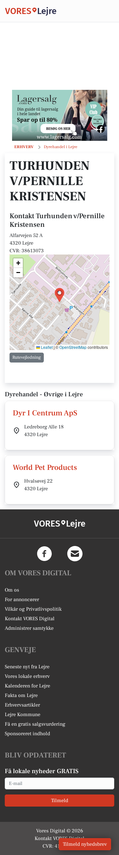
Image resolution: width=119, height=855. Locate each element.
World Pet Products (45, 467)
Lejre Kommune (22, 714)
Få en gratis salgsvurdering (35, 724)
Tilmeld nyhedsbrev (85, 844)
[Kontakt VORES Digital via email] (75, 553)
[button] (59, 295)
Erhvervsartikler (22, 705)
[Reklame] (59, 115)
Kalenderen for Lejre (27, 686)
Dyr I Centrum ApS (45, 413)
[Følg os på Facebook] (44, 553)
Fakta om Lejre (21, 695)
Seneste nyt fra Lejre (27, 667)
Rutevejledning (26, 357)
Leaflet (46, 347)
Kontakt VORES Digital (30, 618)
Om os (12, 590)
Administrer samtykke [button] (29, 628)
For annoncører (22, 599)
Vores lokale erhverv (27, 676)
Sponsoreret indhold (27, 733)
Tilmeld (59, 800)
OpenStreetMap (73, 347)
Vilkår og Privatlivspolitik (33, 609)
